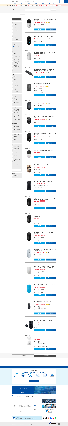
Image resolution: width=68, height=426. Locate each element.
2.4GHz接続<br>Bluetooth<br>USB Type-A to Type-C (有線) (17, 66)
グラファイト (16, 76)
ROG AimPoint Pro (17, 158)
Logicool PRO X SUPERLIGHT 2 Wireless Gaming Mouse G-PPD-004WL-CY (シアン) (44, 285)
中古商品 (12, 411)
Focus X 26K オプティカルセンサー (17, 149)
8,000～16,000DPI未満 (17, 129)
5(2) (49, 22)
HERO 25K (15, 153)
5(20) (49, 86)
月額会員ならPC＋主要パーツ (37, 5)
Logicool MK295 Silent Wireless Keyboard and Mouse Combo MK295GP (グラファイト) (44, 70)
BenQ (15, 34)
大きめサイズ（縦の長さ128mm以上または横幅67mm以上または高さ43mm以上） (17, 115)
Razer (15, 28)
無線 (15, 51)
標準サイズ (16, 112)
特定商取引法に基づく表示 (15, 424)
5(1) (49, 304)
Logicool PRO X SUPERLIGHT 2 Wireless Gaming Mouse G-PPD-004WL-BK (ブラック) (44, 198)
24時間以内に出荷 (17, 175)
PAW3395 (15, 155)
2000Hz (15, 139)
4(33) (49, 72)
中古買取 (12, 412)
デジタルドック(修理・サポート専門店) (37, 403)
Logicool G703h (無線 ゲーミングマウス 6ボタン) (44, 36)
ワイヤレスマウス (17, 46)
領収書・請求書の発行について (22, 406)
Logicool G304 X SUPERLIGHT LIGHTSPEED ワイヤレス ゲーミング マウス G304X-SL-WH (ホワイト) (45, 267)
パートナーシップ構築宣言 (28, 424)
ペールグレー (16, 88)
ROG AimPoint (16, 156)
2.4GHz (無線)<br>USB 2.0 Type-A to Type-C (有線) (17, 57)
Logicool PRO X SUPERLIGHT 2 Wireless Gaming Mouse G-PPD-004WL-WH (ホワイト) (44, 53)
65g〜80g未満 (16, 99)
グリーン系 (15, 77)
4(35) (49, 103)
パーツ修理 (27, 405)
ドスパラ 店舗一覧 (36, 401)
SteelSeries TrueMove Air (17, 162)
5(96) (49, 38)
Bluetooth (16, 54)
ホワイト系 (16, 89)
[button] (49, 411)
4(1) (49, 339)
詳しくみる (34, 381)
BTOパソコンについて (21, 401)
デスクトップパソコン (14, 405)
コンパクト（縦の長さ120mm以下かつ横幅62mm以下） (17, 110)
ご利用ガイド (20, 400)
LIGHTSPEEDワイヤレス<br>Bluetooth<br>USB (17, 70)
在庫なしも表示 (22, 9)
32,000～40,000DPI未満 (17, 126)
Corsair (15, 33)
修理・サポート (28, 400)
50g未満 (15, 96)
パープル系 (15, 80)
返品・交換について (21, 407)
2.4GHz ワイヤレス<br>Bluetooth (17, 60)
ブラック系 (16, 85)
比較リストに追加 (27, 34)
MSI (14, 36)
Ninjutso (15, 37)
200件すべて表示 (46, 355)
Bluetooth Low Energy (17, 68)
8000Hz (15, 136)
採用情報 (35, 409)
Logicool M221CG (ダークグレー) (41, 101)
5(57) (49, 136)
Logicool (15, 24)
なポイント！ (55, 5)
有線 (15, 53)
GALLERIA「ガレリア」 (14, 401)
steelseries (16, 30)
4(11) (50, 119)
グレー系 (15, 79)
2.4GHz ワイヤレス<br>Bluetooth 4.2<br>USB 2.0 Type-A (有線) (17, 63)
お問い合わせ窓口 (28, 401)
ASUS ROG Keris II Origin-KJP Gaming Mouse (44, 150)
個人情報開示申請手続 (21, 424)
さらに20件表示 (23, 355)
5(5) (48, 252)
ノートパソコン (13, 406)
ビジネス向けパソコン (14, 407)
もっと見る (17, 39)
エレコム (15, 25)
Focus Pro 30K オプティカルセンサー (17, 146)
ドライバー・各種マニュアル (29, 407)
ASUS (15, 31)
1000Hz (15, 140)
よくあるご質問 (20, 411)
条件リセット (18, 19)
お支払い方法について (21, 404)
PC (46, 5)
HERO (15, 150)
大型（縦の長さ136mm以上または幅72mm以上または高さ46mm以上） (17, 119)
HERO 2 (15, 152)
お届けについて (20, 405)
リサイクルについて (28, 406)
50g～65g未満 (16, 98)
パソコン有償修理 (28, 404)
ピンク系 (15, 82)
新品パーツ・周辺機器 (25, 5)
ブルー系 (15, 86)
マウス (15, 7)
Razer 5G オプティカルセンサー (17, 160)
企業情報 (35, 405)
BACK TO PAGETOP (34, 367)
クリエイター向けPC (14, 404)
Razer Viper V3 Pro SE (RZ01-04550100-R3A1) (44, 181)
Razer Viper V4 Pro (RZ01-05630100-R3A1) (43, 320)
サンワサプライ (16, 27)
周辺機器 (13, 7)
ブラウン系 (15, 83)
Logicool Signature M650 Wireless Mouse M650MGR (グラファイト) (43, 84)
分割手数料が (15, 5)
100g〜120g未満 (16, 102)
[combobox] (18, 1)
